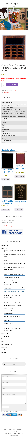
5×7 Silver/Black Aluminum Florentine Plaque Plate (14, 255)
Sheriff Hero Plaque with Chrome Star (12, 300)
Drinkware (4, 333)
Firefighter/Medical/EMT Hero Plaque (12, 305)
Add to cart (12, 84)
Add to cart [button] (5, 179)
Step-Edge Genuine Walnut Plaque (12, 277)
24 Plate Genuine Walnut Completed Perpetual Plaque (12, 296)
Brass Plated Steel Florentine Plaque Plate (14, 274)
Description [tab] (7, 97)
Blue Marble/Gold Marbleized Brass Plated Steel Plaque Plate (14, 268)
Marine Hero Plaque (8, 308)
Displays (4, 347)
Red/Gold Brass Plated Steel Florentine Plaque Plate (13, 319)
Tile (2, 339)
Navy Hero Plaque (8, 313)
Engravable (6, 92)
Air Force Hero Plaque (9, 310)
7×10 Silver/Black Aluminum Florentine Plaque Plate (14, 264)
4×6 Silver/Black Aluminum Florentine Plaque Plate (14, 251)
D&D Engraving (14, 3)
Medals (3, 352)
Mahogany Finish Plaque (10, 326)
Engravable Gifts (6, 344)
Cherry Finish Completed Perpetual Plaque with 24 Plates (14, 283)
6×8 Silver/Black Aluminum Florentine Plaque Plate (14, 259)
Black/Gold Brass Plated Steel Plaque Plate (14, 271)
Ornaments (5, 336)
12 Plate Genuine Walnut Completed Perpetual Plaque (12, 329)
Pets (2, 341)
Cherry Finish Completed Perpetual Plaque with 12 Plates (14, 292)
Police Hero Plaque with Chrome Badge (13, 302)
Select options (20, 176)
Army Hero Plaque (8, 323)
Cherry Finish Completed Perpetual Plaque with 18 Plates (14, 288)
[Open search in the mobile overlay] (14, 364)
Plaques (15, 90)
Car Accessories (6, 350)
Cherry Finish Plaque (9, 280)
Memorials (4, 245)
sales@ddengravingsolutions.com (10, 226)
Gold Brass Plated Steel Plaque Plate (12, 316)
